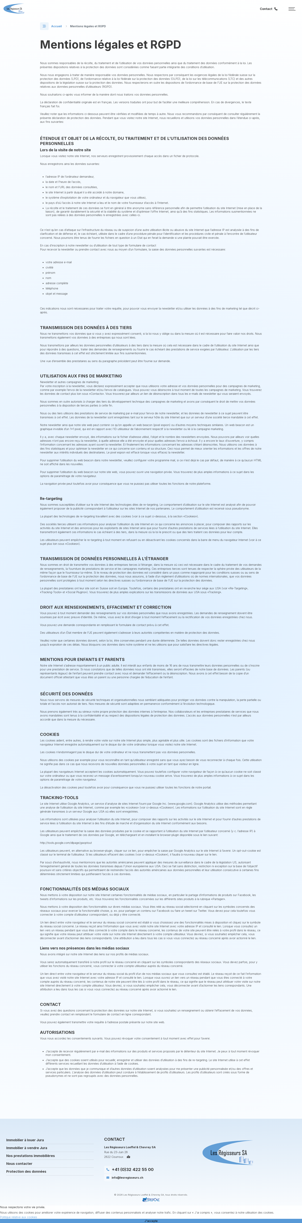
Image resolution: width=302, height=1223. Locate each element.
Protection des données (26, 1171)
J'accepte (151, 1221)
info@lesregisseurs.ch (127, 1177)
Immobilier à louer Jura (25, 1140)
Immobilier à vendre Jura (26, 1148)
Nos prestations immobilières (30, 1156)
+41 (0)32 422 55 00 (133, 1169)
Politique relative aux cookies (18, 1217)
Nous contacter (19, 1164)
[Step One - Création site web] (151, 1202)
